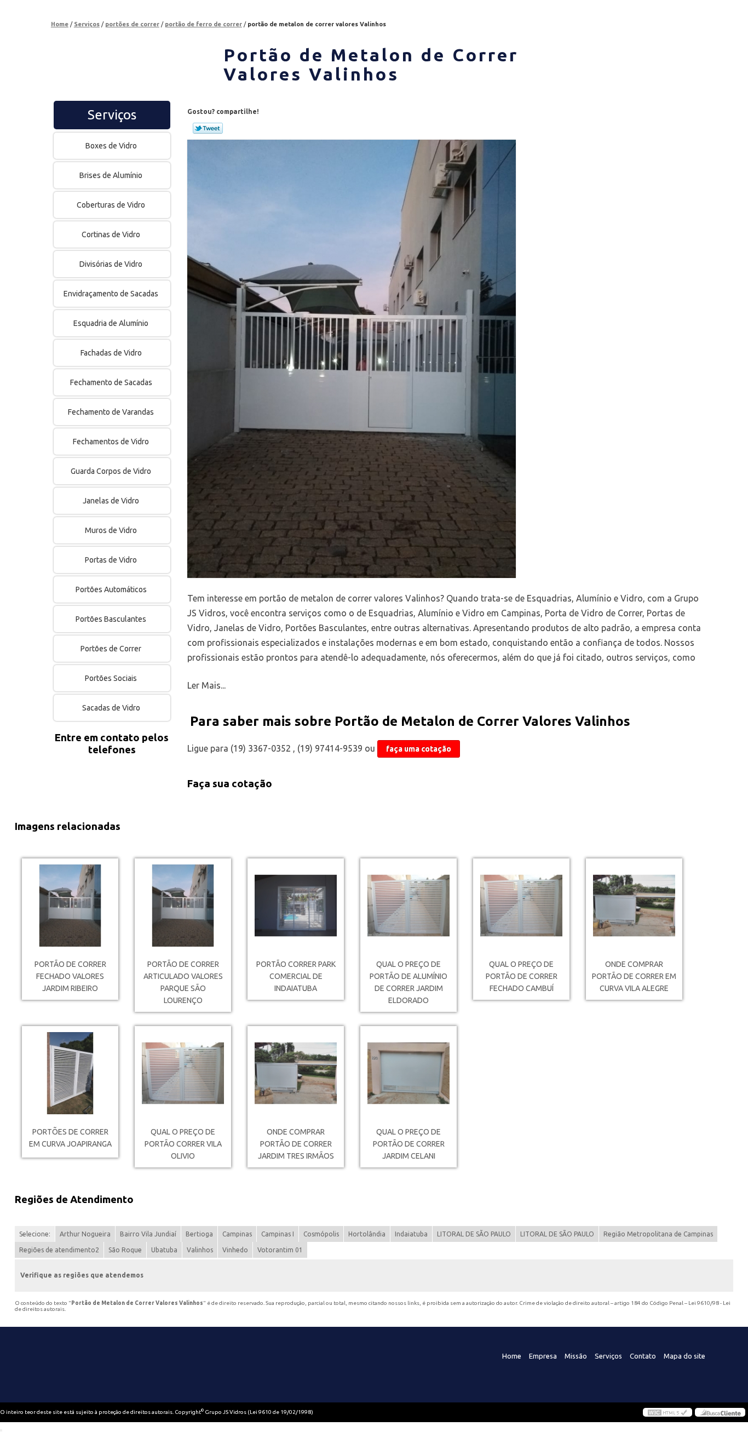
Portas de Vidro (111, 559)
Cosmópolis (321, 1234)
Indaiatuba (411, 1234)
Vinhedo (235, 1249)
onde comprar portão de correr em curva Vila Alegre (634, 976)
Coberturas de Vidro (111, 205)
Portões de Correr (110, 648)
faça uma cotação (418, 748)
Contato (643, 1356)
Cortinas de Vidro (111, 234)
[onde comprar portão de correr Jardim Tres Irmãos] (296, 1073)
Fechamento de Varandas (111, 412)
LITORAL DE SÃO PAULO (474, 1234)
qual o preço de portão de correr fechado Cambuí (521, 976)
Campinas (237, 1234)
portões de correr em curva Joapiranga (70, 1137)
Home (511, 1356)
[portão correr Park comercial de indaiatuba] (296, 905)
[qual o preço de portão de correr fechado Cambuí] (521, 905)
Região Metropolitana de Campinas (658, 1234)
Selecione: (34, 1234)
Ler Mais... (206, 685)
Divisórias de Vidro (110, 264)
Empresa (543, 1356)
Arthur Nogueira (85, 1234)
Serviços (112, 114)
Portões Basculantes (111, 619)
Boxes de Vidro (111, 145)
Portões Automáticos (111, 589)
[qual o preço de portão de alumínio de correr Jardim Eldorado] (408, 905)
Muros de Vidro (111, 530)
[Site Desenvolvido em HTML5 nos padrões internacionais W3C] (667, 1412)
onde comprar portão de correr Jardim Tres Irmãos (296, 1143)
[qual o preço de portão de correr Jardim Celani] (408, 1073)
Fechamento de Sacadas (111, 382)
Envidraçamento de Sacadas (111, 293)
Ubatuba (164, 1249)
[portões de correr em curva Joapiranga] (70, 1073)
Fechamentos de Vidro (111, 441)
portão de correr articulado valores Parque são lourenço (183, 982)
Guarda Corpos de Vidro (111, 471)
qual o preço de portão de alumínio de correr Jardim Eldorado (408, 982)
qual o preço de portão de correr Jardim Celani (409, 1143)
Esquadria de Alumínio (110, 323)
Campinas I (277, 1234)
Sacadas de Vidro (111, 707)
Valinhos (200, 1249)
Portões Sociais (111, 678)
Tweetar (208, 128)
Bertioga (199, 1234)
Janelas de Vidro (111, 500)
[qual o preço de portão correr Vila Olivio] (183, 1073)
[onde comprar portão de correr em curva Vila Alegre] (634, 905)
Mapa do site (684, 1356)
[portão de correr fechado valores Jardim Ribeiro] (70, 905)
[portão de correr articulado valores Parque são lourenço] (183, 905)
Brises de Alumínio (110, 175)
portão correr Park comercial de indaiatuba (296, 976)
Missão (576, 1356)
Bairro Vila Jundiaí (148, 1234)
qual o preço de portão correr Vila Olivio (183, 1143)
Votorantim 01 (280, 1249)
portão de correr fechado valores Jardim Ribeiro (70, 976)
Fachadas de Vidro (111, 352)
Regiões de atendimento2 (59, 1249)
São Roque (125, 1249)
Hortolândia (366, 1234)
